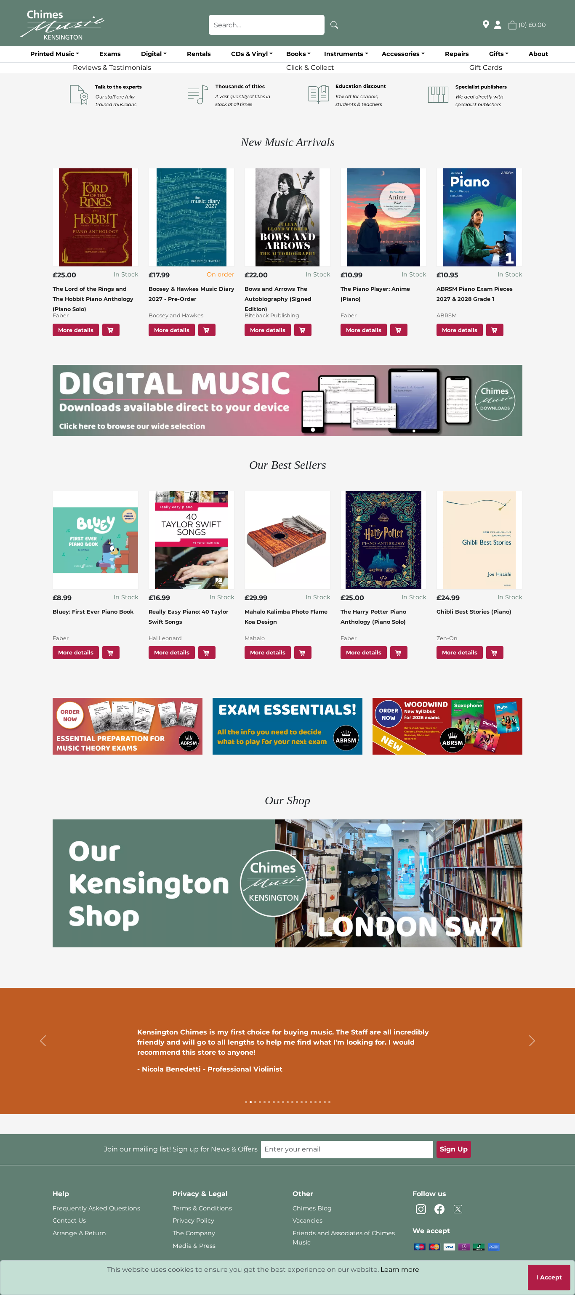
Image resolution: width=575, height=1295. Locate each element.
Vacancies (307, 1220)
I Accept (549, 1277)
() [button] (531, 25)
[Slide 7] (274, 1102)
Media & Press (194, 1246)
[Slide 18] (325, 1102)
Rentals (199, 54)
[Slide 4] (260, 1102)
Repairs (457, 54)
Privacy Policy (193, 1220)
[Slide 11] (292, 1102)
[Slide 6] (269, 1102)
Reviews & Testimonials (112, 68)
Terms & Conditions (202, 1208)
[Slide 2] (251, 1102)
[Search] (334, 25)
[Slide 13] (302, 1102)
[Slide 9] (283, 1102)
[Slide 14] (306, 1102)
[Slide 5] (265, 1102)
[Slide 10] (288, 1102)
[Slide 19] (329, 1102)
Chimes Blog (312, 1208)
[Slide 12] (297, 1102)
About (538, 54)
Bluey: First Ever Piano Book (93, 612)
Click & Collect (310, 68)
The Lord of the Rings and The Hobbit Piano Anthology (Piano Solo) (93, 299)
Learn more (400, 1270)
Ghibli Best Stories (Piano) (474, 612)
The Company (194, 1233)
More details (75, 330)
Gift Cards (485, 68)
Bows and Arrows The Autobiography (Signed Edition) (278, 299)
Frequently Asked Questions (96, 1208)
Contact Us (69, 1220)
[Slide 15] (311, 1102)
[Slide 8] (278, 1102)
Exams (110, 54)
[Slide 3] (255, 1102)
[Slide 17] (320, 1102)
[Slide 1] (246, 1102)
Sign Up (454, 1149)
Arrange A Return (79, 1233)
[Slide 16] (315, 1102)
